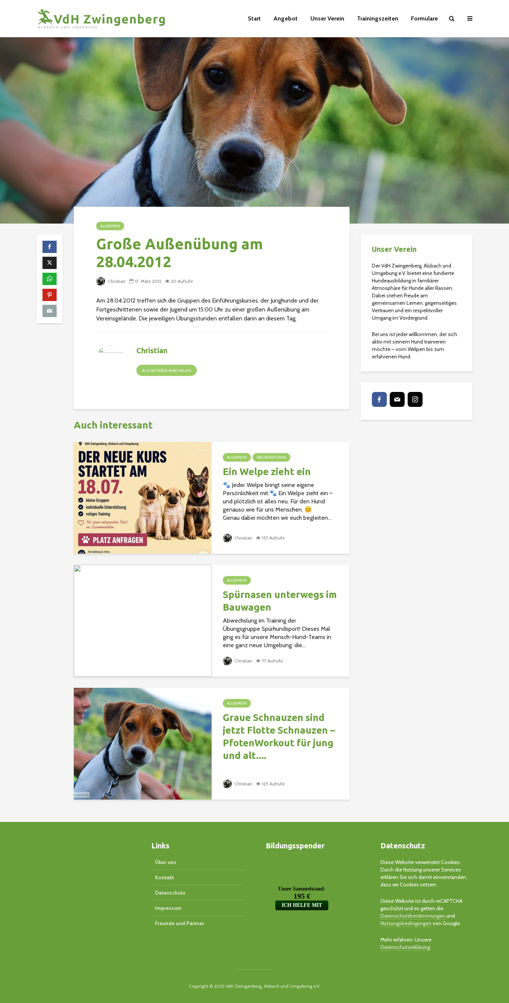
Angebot (286, 18)
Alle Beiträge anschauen (166, 370)
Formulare (424, 18)
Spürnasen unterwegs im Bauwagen (280, 601)
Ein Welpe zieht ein (267, 471)
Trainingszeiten (377, 18)
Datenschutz (170, 892)
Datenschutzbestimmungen (413, 915)
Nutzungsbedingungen (405, 923)
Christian (116, 281)
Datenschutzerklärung (405, 947)
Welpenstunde (271, 457)
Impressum (168, 908)
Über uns (165, 862)
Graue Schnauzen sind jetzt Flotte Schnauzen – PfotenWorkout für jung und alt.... (279, 736)
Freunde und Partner (179, 923)
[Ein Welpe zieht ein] (143, 497)
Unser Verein (327, 18)
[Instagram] (415, 399)
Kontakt (164, 877)
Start (254, 18)
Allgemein (110, 226)
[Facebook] (379, 399)
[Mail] (397, 399)
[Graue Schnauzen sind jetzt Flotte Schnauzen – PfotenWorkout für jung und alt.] (143, 743)
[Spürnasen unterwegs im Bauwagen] (143, 620)
